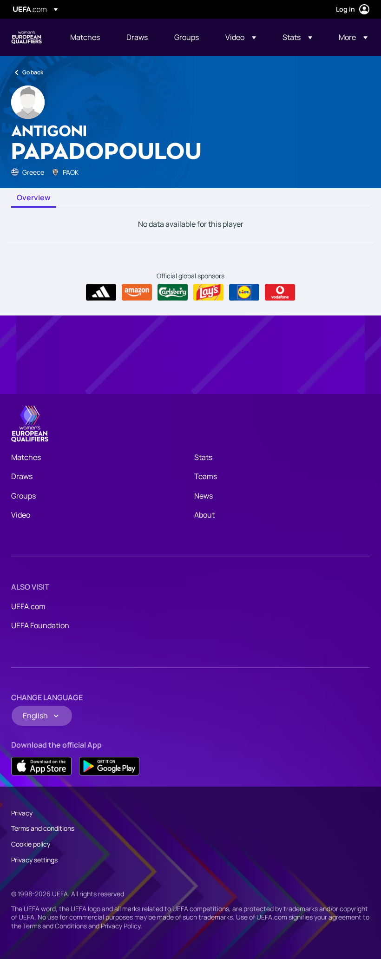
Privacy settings (34, 859)
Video (20, 515)
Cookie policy (30, 844)
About (204, 515)
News (203, 496)
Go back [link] (32, 72)
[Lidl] (244, 292)
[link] (85, 37)
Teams (205, 476)
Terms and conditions (42, 828)
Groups (23, 496)
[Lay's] (208, 292)
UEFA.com (28, 606)
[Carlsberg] (173, 292)
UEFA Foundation (40, 625)
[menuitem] (86, 37)
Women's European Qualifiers (26, 37)
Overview (34, 198)
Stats (203, 457)
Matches (26, 457)
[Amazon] (137, 292)
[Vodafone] (280, 292)
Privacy (22, 812)
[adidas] (101, 292)
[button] (240, 37)
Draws (22, 476)
